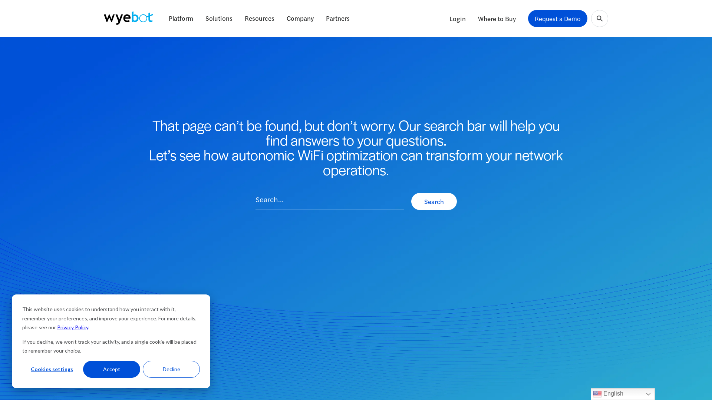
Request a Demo (558, 18)
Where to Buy (497, 18)
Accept (111, 369)
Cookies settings (52, 369)
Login (457, 18)
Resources (259, 18)
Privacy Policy (72, 327)
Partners (338, 18)
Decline (171, 369)
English (612, 393)
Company (300, 18)
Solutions (219, 18)
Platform (181, 18)
